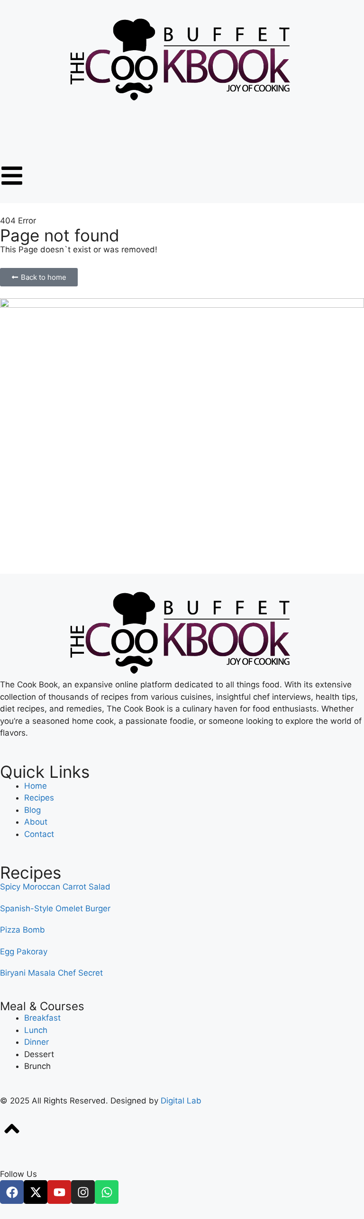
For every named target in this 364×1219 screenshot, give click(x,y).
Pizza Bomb (22, 929)
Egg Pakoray (23, 951)
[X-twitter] (35, 1192)
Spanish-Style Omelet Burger (55, 908)
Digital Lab (181, 1100)
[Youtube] (59, 1192)
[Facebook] (12, 1192)
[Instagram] (83, 1192)
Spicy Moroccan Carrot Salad (55, 886)
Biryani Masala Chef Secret (51, 973)
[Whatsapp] (106, 1192)
